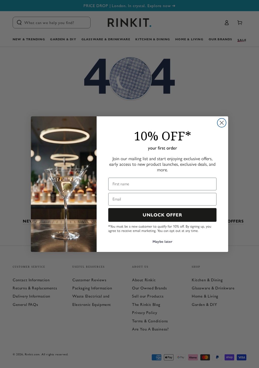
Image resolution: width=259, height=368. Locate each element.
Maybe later (162, 242)
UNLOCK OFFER (162, 215)
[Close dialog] (221, 122)
